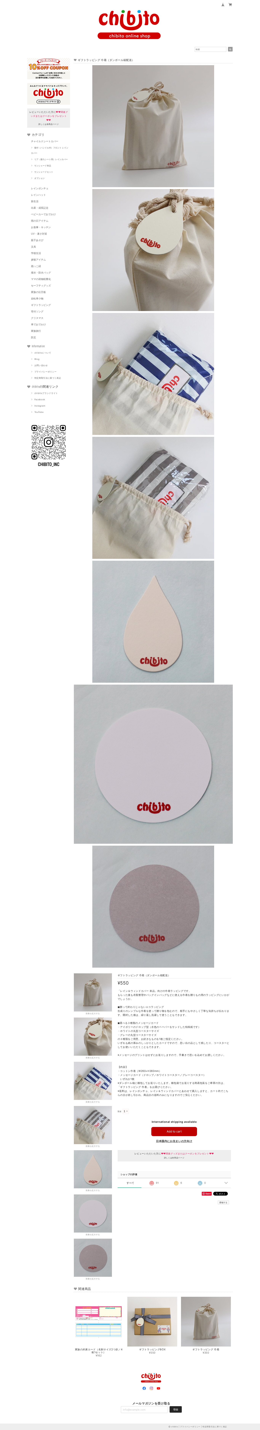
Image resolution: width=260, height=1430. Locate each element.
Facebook (39, 399)
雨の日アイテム (39, 220)
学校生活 (36, 253)
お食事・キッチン (41, 227)
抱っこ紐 (36, 266)
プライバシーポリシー (45, 371)
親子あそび (37, 240)
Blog (37, 359)
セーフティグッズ (41, 285)
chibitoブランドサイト (46, 393)
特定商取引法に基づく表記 (47, 378)
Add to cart (174, 1131)
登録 (175, 1409)
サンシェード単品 (42, 165)
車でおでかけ (38, 324)
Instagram (39, 405)
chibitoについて (42, 352)
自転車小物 (37, 298)
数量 (120, 1111)
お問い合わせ (41, 365)
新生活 (34, 201)
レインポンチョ (39, 188)
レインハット (38, 194)
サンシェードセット (43, 172)
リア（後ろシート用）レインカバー (51, 159)
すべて (130, 1183)
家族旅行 (36, 330)
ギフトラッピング (41, 304)
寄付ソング (37, 311)
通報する (223, 1202)
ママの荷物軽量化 (41, 279)
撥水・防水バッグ (41, 272)
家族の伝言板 (38, 292)
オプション (39, 178)
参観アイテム (38, 259)
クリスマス (37, 317)
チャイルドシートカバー (44, 141)
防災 (33, 337)
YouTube (39, 412)
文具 (33, 246)
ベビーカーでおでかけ (43, 214)
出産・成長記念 (39, 207)
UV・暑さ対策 (39, 233)
